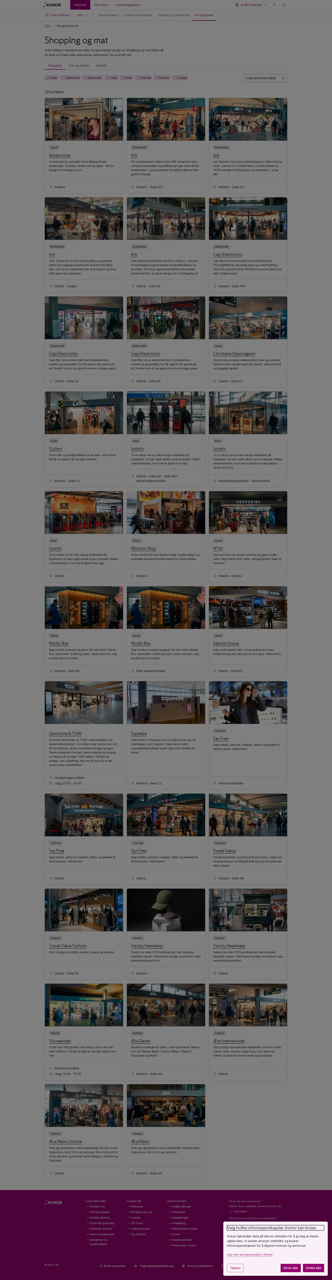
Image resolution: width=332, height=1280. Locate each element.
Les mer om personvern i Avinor (250, 1254)
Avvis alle (291, 1268)
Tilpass (235, 1268)
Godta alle (313, 1268)
